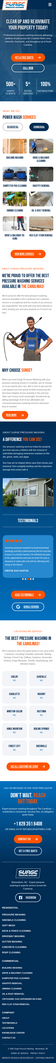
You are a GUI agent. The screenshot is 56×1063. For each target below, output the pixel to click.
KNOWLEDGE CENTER (13, 1033)
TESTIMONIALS (9, 1023)
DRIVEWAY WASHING (13, 936)
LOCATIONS (8, 1028)
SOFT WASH (8, 925)
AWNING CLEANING (12, 989)
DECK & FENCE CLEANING (16, 931)
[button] (50, 5)
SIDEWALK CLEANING (14, 920)
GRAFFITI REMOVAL (12, 983)
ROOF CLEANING (11, 952)
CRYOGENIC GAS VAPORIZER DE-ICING (22, 999)
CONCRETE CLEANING (14, 947)
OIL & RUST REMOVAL (13, 994)
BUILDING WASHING (12, 968)
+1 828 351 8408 (28, 824)
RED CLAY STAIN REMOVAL (16, 1004)
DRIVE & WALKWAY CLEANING (17, 973)
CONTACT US (8, 1038)
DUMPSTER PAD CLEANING (16, 978)
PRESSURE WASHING (13, 915)
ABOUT (5, 1018)
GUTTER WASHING (12, 942)
